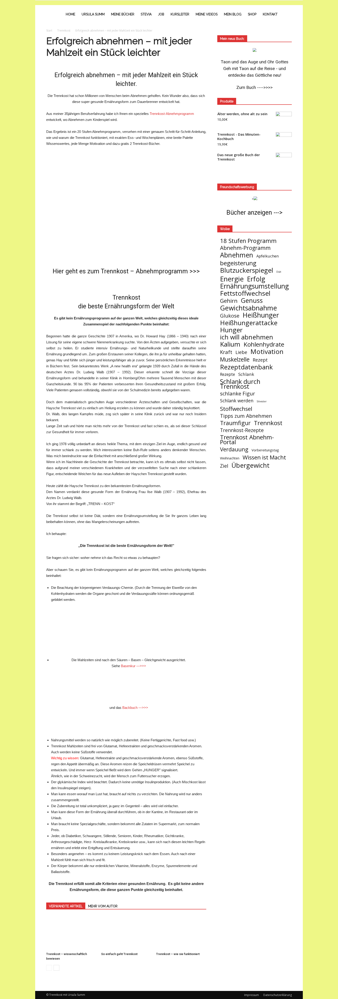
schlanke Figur (237, 393)
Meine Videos (207, 14)
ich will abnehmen (246, 337)
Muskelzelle (234, 359)
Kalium (230, 344)
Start (49, 30)
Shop (252, 14)
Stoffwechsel (236, 408)
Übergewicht (250, 465)
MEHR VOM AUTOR (102, 906)
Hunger (231, 329)
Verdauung (234, 449)
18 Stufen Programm (248, 240)
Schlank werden (236, 400)
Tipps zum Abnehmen (246, 415)
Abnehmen (236, 255)
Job (161, 14)
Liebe (241, 352)
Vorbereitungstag (265, 450)
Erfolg (256, 279)
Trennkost (268, 423)
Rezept (260, 359)
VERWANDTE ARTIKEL (66, 906)
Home (70, 14)
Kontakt (270, 14)
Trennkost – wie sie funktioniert (178, 954)
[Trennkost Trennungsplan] (126, 627)
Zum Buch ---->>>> (254, 87)
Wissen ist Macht (264, 457)
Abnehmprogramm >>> (168, 271)
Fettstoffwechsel (245, 293)
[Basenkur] (128, 687)
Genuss (252, 300)
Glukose (229, 315)
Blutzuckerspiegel (246, 270)
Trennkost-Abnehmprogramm (172, 114)
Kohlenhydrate (263, 344)
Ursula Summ (93, 14)
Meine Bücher (122, 14)
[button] (286, 14)
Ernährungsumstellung (254, 286)
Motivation (267, 351)
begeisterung (238, 263)
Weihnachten (229, 458)
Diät (278, 271)
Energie (232, 279)
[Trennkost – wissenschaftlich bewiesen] (71, 933)
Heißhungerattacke (249, 322)
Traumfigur (235, 423)
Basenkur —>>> (133, 666)
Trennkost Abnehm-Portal (247, 439)
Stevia (146, 14)
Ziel (224, 465)
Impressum (251, 995)
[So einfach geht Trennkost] (126, 933)
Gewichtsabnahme (248, 307)
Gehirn (229, 300)
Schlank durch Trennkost (240, 384)
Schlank (246, 374)
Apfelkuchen (267, 256)
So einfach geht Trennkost (119, 954)
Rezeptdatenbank (246, 367)
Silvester (262, 401)
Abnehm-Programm (245, 247)
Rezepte (227, 374)
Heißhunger (261, 315)
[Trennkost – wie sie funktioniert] (181, 933)
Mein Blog (232, 14)
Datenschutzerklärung (277, 995)
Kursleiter (180, 14)
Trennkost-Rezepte (242, 430)
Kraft (226, 352)
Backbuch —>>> (135, 708)
